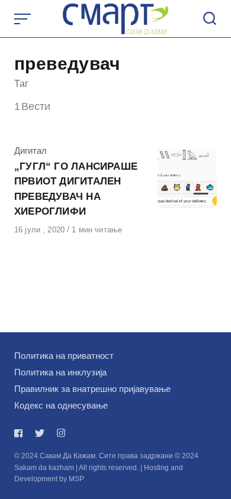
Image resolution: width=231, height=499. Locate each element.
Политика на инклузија (60, 372)
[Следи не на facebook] (20, 433)
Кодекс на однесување (61, 405)
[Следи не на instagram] (61, 433)
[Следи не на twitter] (39, 433)
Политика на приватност (64, 356)
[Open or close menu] (23, 19)
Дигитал (30, 150)
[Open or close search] (209, 18)
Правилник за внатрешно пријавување (92, 389)
